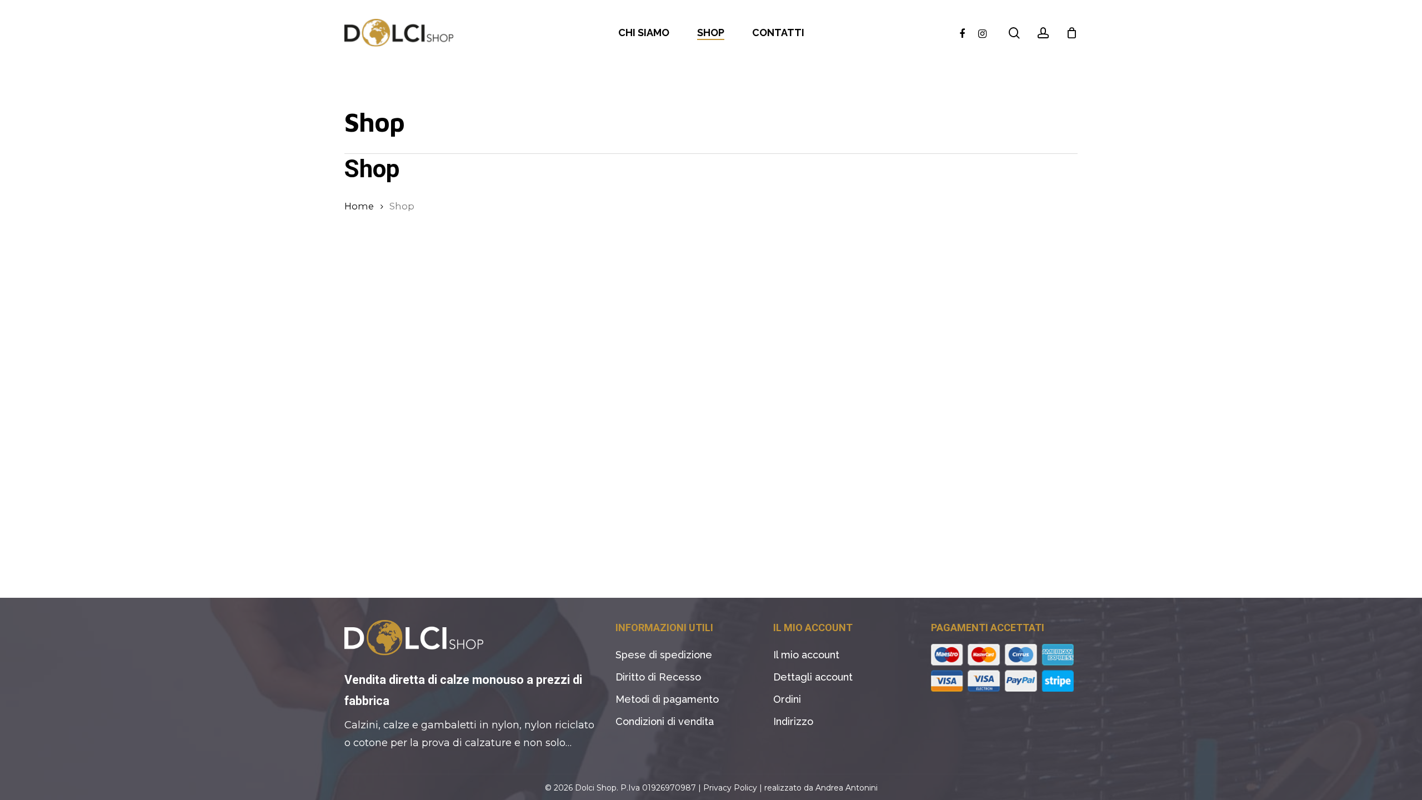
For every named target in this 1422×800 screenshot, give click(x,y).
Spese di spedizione (663, 655)
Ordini (787, 699)
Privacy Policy (730, 788)
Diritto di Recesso (658, 677)
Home (359, 206)
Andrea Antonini (846, 788)
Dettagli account (813, 677)
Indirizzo (793, 721)
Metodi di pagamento (667, 699)
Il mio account (806, 655)
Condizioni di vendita (664, 721)
